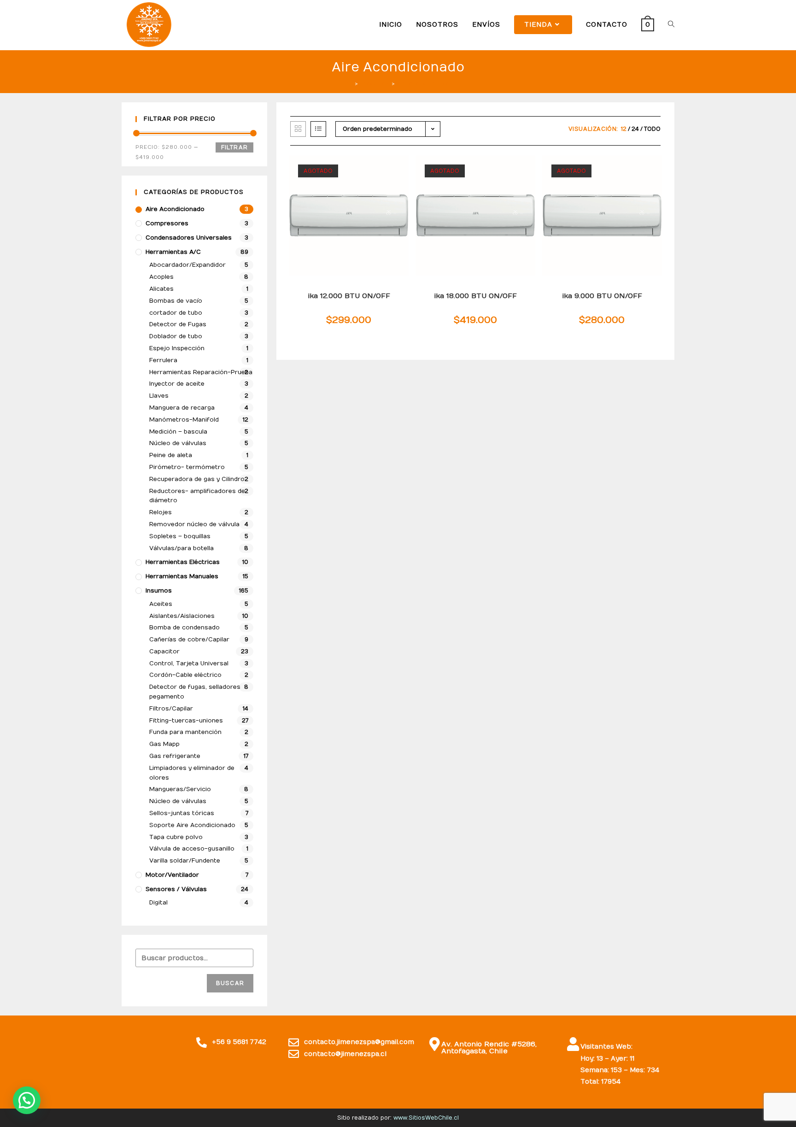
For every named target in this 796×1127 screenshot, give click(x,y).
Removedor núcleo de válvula (194, 524)
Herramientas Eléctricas (183, 562)
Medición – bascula (178, 431)
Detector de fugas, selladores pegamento (194, 691)
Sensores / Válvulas (176, 889)
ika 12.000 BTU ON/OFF (349, 296)
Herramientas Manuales (182, 576)
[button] (27, 1100)
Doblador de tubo (175, 336)
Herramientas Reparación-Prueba (200, 372)
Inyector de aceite (177, 383)
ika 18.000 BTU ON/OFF (475, 296)
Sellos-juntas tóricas (181, 813)
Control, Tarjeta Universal (188, 663)
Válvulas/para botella (181, 548)
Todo (652, 129)
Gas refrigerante (174, 756)
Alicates (161, 289)
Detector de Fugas (177, 324)
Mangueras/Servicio (180, 789)
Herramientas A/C (173, 252)
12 (623, 129)
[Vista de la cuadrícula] (298, 129)
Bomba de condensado (184, 627)
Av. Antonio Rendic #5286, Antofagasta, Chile (489, 1047)
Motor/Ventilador (172, 875)
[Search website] (671, 24)
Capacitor (164, 651)
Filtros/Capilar (171, 708)
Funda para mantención (185, 732)
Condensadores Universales (189, 237)
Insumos (159, 590)
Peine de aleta (170, 455)
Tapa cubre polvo (176, 837)
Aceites (160, 604)
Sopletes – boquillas (180, 536)
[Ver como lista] (318, 129)
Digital (158, 902)
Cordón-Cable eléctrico (185, 675)
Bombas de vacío (175, 301)
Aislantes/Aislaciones (182, 616)
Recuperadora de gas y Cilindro (197, 479)
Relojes (160, 512)
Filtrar (234, 147)
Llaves (159, 395)
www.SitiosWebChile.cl (426, 1118)
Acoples (161, 277)
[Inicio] (349, 84)
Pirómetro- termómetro (187, 467)
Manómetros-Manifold (184, 419)
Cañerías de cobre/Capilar (189, 639)
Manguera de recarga (182, 407)
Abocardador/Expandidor (187, 265)
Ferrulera (163, 360)
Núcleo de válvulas (177, 443)
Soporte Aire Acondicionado (192, 825)
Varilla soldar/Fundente (184, 860)
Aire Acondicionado (175, 209)
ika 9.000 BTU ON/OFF (602, 296)
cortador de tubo (175, 313)
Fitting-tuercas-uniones (186, 720)
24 (635, 129)
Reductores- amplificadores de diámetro (197, 496)
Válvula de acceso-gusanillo (191, 848)
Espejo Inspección (177, 348)
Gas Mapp (164, 744)
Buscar (230, 983)
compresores (167, 223)
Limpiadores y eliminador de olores (191, 772)
